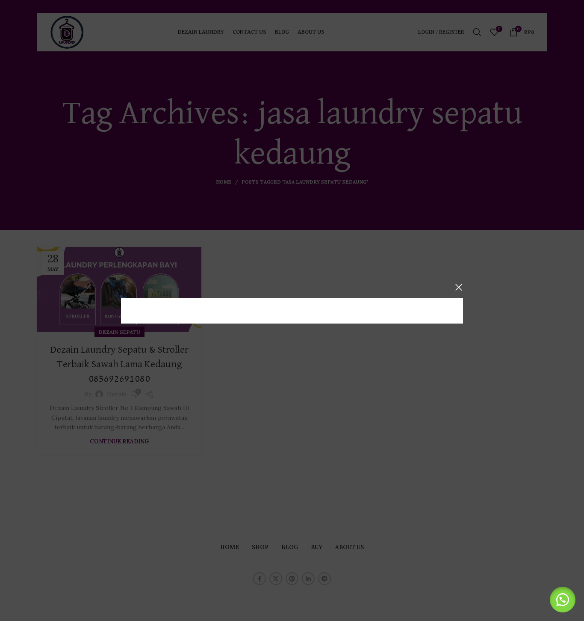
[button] (562, 599)
